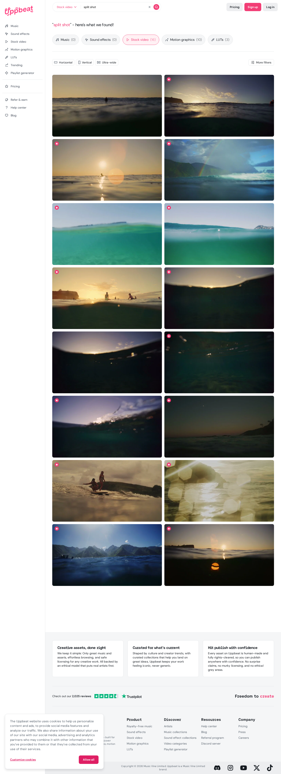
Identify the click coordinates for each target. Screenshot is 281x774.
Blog (204, 732)
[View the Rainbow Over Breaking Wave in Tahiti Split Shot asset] (219, 170)
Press (242, 732)
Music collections (175, 732)
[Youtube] (243, 768)
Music (68, 39)
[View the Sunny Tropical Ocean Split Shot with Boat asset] (107, 555)
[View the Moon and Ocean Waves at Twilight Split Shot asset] (219, 426)
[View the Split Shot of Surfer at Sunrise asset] (107, 106)
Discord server (211, 743)
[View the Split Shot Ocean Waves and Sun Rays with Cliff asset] (219, 491)
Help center (209, 726)
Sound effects (103, 39)
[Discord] (217, 768)
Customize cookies (23, 759)
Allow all (88, 759)
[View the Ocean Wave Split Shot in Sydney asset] (219, 234)
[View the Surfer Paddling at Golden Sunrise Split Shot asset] (107, 170)
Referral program (212, 738)
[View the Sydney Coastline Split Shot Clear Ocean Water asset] (107, 234)
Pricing (234, 7)
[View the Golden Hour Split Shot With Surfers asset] (219, 106)
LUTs (222, 39)
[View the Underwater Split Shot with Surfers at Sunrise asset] (219, 362)
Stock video (143, 39)
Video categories (175, 743)
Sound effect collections (180, 738)
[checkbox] (63, 62)
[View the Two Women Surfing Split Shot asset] (107, 491)
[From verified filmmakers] (91, 131)
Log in (270, 7)
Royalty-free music (139, 726)
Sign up (253, 7)
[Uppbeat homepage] (22, 11)
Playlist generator (175, 749)
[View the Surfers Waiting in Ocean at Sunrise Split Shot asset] (107, 298)
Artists (168, 726)
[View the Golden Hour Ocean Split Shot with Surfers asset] (219, 298)
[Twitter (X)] (256, 768)
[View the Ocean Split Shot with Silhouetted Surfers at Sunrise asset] (107, 362)
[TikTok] (270, 768)
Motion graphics (186, 39)
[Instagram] (230, 768)
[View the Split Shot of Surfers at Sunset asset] (107, 426)
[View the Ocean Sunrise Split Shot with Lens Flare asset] (219, 555)
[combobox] (66, 7)
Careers (243, 738)
